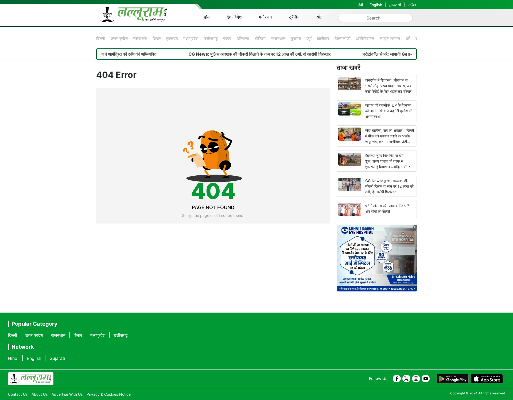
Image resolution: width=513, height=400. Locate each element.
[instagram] (416, 378)
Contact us (18, 394)
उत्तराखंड (140, 38)
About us (40, 394)
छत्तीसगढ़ (211, 38)
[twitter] (406, 378)
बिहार (157, 38)
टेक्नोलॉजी (343, 38)
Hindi (13, 358)
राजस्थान (278, 38)
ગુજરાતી (395, 4)
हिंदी (360, 4)
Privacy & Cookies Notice (109, 394)
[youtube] (425, 378)
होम (206, 17)
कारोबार (323, 38)
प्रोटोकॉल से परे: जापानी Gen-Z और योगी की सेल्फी (391, 54)
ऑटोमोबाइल (365, 38)
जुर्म (309, 38)
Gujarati (57, 358)
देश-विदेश (234, 17)
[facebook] (397, 378)
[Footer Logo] (30, 379)
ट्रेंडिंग (294, 17)
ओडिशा (260, 38)
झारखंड (172, 38)
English (376, 4)
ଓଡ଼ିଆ (412, 4)
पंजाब (227, 38)
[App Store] (487, 379)
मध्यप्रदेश (190, 38)
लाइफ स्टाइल (390, 38)
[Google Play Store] (453, 379)
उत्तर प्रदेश (119, 38)
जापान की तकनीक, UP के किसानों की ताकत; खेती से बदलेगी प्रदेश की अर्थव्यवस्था (388, 111)
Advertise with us (67, 394)
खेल (319, 17)
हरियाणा (243, 38)
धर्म (408, 38)
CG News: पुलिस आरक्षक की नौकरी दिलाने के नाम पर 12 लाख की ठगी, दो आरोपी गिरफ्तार (247, 54)
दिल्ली (100, 38)
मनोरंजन (265, 17)
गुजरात (296, 38)
